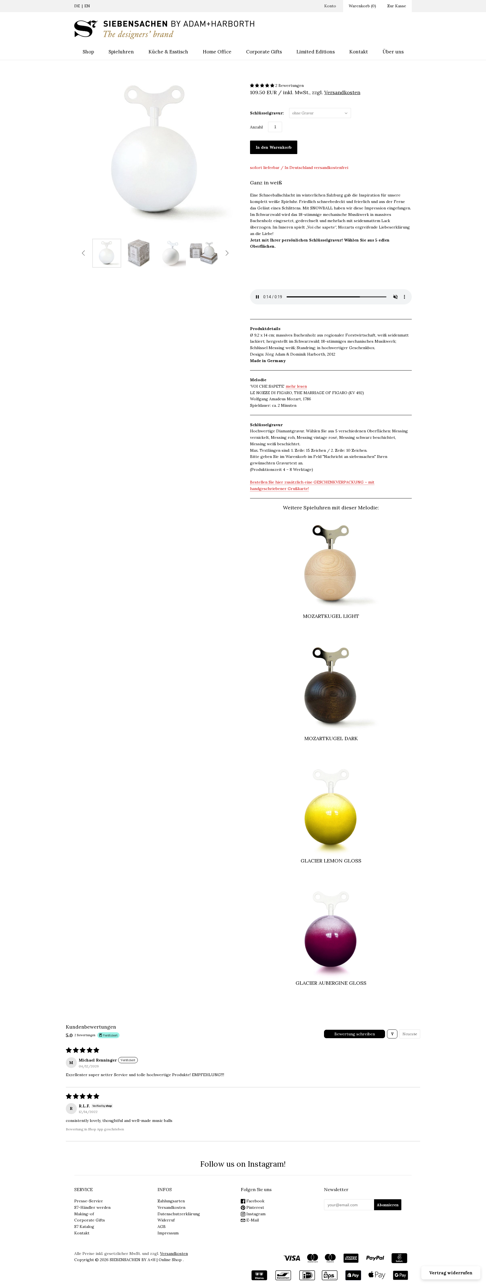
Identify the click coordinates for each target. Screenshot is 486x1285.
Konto (330, 5)
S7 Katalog (84, 1226)
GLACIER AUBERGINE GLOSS (331, 983)
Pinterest (254, 1207)
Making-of (84, 1213)
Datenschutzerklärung (179, 1213)
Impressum (168, 1233)
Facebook (254, 1200)
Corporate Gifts (264, 52)
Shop (88, 52)
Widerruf (166, 1220)
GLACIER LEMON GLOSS (331, 860)
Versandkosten (171, 1207)
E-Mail (252, 1220)
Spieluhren (121, 52)
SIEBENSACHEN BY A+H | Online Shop (146, 1259)
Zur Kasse (396, 5)
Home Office (217, 52)
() (362, 5)
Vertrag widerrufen (450, 1272)
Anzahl (256, 127)
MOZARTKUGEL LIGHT (331, 616)
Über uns (393, 52)
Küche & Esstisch (168, 52)
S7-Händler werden (92, 1207)
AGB (162, 1226)
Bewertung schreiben (354, 1033)
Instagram (255, 1213)
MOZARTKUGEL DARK (331, 738)
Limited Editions (315, 52)
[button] (262, 85)
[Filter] (392, 1033)
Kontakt (358, 52)
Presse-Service (88, 1200)
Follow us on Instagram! (243, 1164)
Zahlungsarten (171, 1200)
